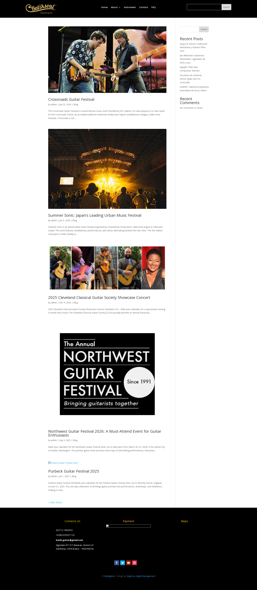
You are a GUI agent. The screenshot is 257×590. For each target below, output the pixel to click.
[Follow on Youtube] (128, 562)
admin (54, 104)
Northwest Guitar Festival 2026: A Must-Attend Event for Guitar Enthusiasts (104, 433)
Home (104, 7)
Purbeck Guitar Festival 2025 (73, 471)
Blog (76, 104)
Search (204, 29)
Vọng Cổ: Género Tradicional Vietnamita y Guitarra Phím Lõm (193, 47)
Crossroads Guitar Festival (71, 99)
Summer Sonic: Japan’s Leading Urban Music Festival (94, 215)
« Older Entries (55, 502)
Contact (143, 7)
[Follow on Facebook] (116, 562)
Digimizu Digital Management (141, 576)
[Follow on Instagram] (134, 562)
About (114, 7)
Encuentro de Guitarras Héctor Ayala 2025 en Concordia (191, 79)
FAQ (153, 7)
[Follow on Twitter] (122, 562)
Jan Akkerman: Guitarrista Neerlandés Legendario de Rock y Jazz (192, 59)
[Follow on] (140, 562)
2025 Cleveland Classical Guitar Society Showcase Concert (99, 297)
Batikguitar (109, 576)
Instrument (130, 7)
